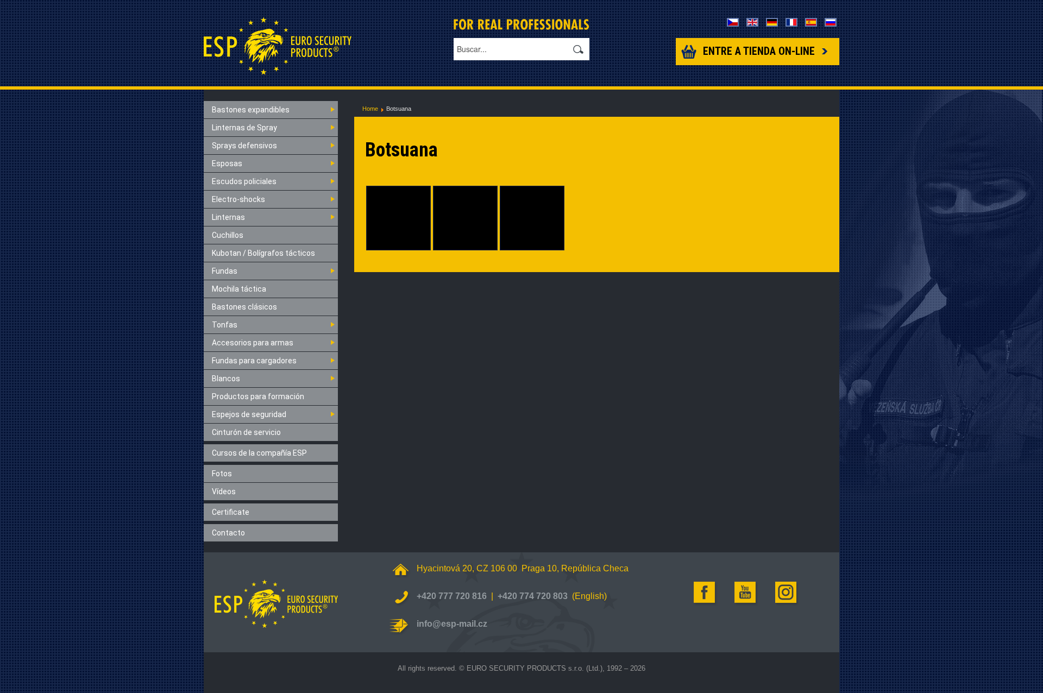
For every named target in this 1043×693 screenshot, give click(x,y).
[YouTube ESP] (745, 592)
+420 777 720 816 (452, 596)
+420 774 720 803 (533, 596)
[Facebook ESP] (705, 592)
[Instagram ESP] (786, 592)
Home (370, 108)
